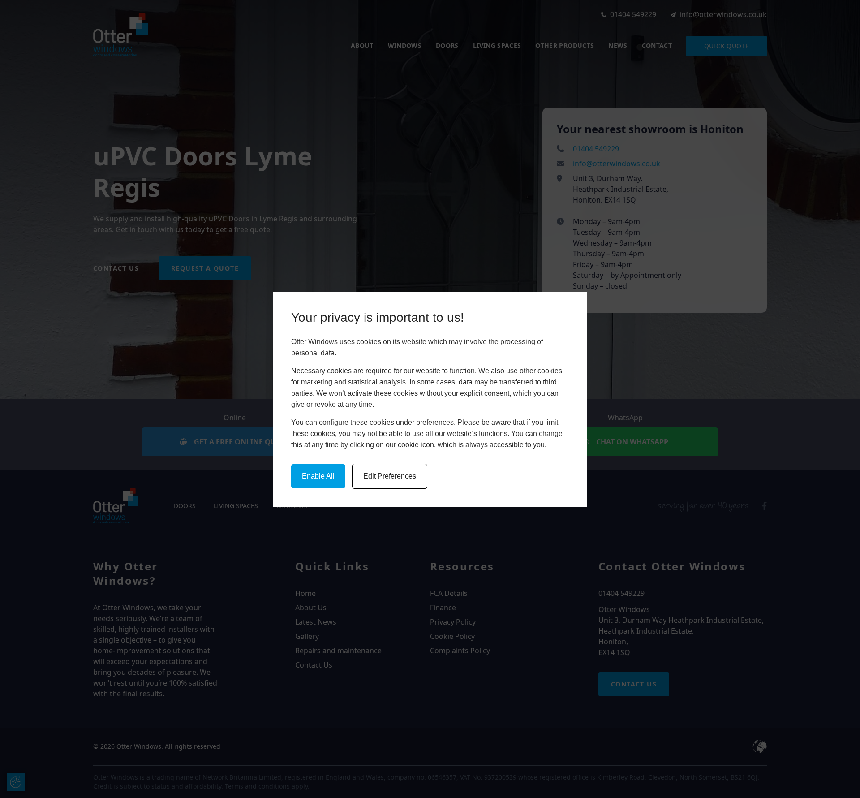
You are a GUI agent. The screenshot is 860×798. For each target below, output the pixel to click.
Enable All (318, 476)
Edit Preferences (389, 476)
